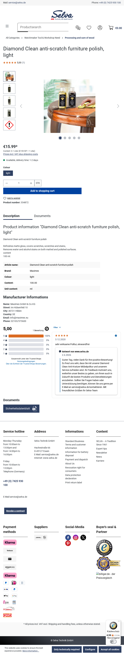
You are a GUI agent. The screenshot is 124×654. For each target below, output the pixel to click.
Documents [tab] (42, 216)
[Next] (118, 106)
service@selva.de (17, 2)
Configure (90, 649)
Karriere (100, 461)
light (8, 173)
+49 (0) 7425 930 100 (110, 2)
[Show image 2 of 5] (65, 138)
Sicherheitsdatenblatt (18, 408)
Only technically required (67, 649)
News (99, 456)
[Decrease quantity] (6, 183)
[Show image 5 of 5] (79, 138)
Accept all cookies (110, 649)
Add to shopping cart (42, 190)
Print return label (73, 482)
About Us (69, 463)
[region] (62, 106)
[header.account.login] (99, 27)
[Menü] (119, 622)
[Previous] (21, 106)
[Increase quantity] (31, 183)
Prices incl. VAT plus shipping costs (20, 154)
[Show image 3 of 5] (69, 138)
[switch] (113, 642)
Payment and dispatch (76, 459)
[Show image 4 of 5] (74, 138)
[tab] (17, 216)
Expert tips (101, 448)
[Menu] (7, 26)
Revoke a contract (15, 511)
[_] (69, 106)
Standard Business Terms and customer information (75, 444)
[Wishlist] (88, 27)
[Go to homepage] (62, 15)
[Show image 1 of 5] (60, 138)
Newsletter (101, 452)
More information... (30, 651)
